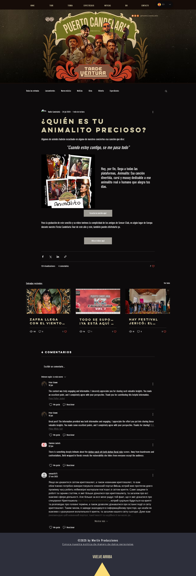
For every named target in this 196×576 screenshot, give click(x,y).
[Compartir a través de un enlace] (65, 256)
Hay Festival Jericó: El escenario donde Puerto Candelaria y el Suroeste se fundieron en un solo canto (147, 321)
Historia (101, 91)
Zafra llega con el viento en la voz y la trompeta (46, 321)
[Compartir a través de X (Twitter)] (50, 256)
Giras (90, 91)
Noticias (80, 91)
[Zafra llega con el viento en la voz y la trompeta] (48, 301)
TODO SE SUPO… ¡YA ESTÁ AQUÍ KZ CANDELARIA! (98, 321)
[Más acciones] (153, 112)
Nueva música (66, 91)
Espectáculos (114, 91)
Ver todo (167, 283)
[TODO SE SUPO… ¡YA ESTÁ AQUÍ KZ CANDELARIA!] (98, 301)
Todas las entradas (32, 91)
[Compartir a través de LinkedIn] (57, 256)
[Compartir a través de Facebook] (42, 256)
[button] (166, 91)
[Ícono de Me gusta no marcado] (51, 405)
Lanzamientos (50, 91)
